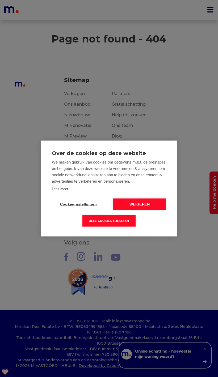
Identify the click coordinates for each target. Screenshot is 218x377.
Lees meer (60, 189)
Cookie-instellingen (78, 204)
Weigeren (139, 204)
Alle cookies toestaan (109, 220)
